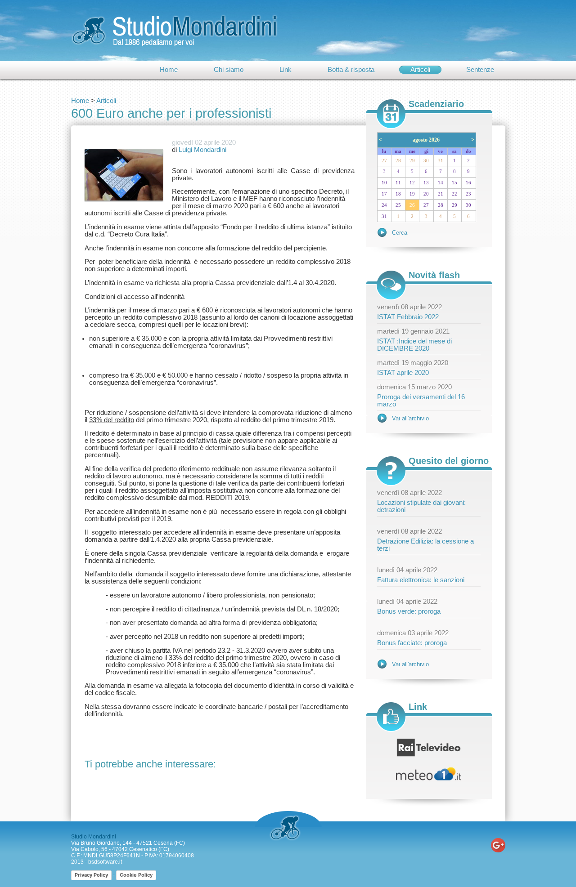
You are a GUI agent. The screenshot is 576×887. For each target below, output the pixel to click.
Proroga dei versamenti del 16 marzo (421, 400)
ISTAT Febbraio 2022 (408, 317)
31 (440, 160)
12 (412, 182)
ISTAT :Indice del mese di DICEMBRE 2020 (414, 345)
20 (426, 194)
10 (384, 182)
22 (454, 194)
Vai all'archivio (410, 418)
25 (398, 205)
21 (440, 194)
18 (398, 194)
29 (412, 160)
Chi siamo (228, 69)
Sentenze (480, 69)
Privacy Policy (91, 875)
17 (384, 194)
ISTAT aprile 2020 (403, 372)
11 (398, 182)
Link (285, 69)
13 (426, 182)
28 (398, 160)
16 (468, 182)
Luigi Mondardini (202, 149)
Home (169, 69)
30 (426, 160)
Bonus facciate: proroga (412, 642)
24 (384, 205)
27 (384, 160)
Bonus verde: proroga (409, 611)
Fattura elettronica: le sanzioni (420, 580)
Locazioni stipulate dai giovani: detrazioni (421, 506)
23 (468, 194)
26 (412, 205)
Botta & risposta (351, 69)
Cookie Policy (136, 875)
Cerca (399, 232)
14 (440, 182)
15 (454, 182)
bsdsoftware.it (105, 862)
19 (412, 194)
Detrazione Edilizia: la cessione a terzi (425, 545)
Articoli (420, 69)
